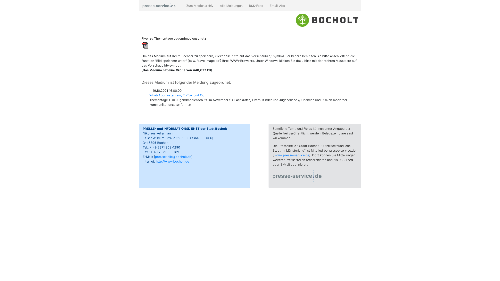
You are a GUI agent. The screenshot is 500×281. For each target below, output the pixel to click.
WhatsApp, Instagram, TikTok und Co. (177, 95)
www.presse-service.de (292, 155)
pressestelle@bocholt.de (173, 157)
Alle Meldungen (231, 6)
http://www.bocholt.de (172, 161)
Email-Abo (277, 6)
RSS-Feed (255, 6)
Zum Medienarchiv (199, 6)
